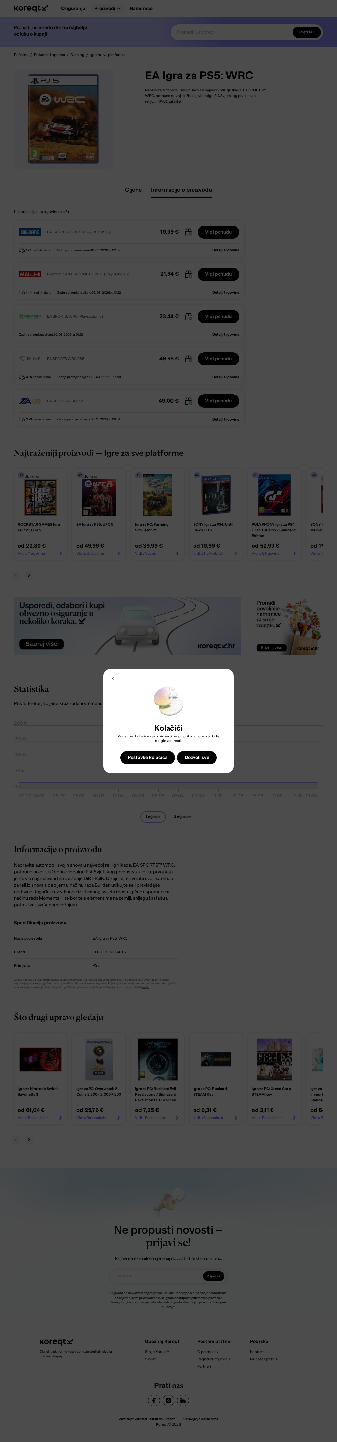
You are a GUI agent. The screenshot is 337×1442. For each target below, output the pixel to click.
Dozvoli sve (197, 757)
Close (113, 678)
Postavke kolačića (148, 757)
